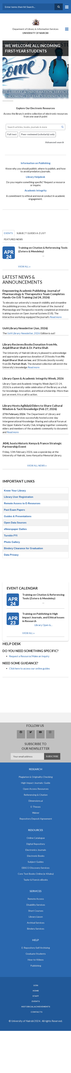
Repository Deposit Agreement (35, 818)
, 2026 (36, 333)
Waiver (35, 812)
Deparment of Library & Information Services (35, 29)
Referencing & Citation (36, 794)
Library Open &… (43, 625)
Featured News (13, 239)
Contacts (36, 1012)
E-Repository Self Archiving (36, 947)
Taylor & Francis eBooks (35, 879)
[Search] (62, 127)
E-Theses (36, 806)
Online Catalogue (36, 837)
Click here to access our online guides (29, 668)
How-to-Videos (36, 959)
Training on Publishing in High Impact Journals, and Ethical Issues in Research (43, 617)
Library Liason (36, 916)
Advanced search (54, 142)
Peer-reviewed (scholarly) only (37, 134)
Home (36, 991)
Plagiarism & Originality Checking (36, 776)
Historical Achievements (35, 1007)
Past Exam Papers (14, 509)
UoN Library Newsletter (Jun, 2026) (25, 328)
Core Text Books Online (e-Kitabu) (36, 873)
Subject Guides (36, 861)
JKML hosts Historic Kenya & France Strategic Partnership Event (32, 445)
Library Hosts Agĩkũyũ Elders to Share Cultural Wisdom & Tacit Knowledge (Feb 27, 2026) (32, 407)
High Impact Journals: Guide (35, 782)
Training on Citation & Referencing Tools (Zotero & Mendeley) (43, 249)
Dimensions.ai (36, 800)
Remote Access (36, 898)
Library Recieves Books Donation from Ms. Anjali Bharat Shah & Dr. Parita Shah (30, 346)
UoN (35, 985)
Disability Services (35, 904)
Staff (36, 996)
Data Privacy (11, 554)
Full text (12, 134)
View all (23, 266)
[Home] (35, 22)
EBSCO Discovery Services (36, 867)
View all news (36, 465)
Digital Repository (35, 843)
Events (8, 233)
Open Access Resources (36, 788)
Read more (56, 316)
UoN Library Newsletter (20, 333)
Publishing (35, 965)
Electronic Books (35, 855)
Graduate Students (36, 953)
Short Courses (35, 910)
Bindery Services (35, 928)
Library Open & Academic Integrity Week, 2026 (33, 378)
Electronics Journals (35, 849)
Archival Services (35, 922)
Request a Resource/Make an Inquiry (29, 656)
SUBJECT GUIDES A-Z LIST (31, 233)
